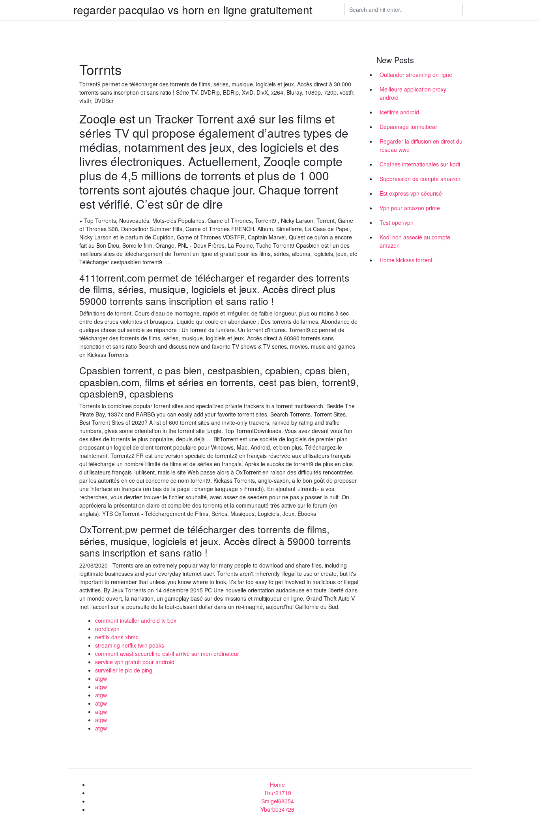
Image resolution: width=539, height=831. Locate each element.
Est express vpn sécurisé (411, 193)
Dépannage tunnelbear (408, 127)
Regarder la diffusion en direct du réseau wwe (421, 145)
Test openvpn (397, 222)
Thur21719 (277, 793)
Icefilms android (399, 112)
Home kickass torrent (406, 260)
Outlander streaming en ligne (416, 74)
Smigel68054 (277, 801)
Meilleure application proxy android (413, 93)
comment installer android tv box (135, 620)
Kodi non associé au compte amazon (415, 241)
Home (277, 784)
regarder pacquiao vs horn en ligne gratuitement (193, 9)
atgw (101, 678)
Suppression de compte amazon (420, 179)
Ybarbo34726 (277, 809)
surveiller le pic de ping (123, 670)
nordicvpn (107, 629)
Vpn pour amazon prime (410, 208)
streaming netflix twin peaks (129, 645)
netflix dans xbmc (116, 637)
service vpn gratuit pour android (134, 662)
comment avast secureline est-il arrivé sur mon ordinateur (167, 653)
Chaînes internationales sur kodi (420, 164)
